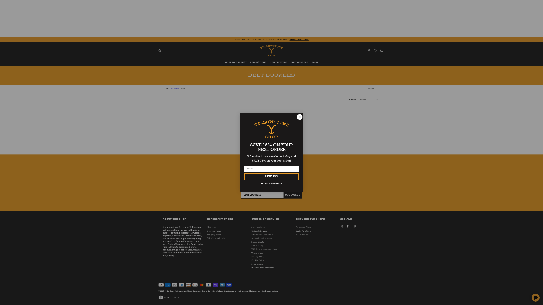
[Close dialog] (299, 117)
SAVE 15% (271, 176)
